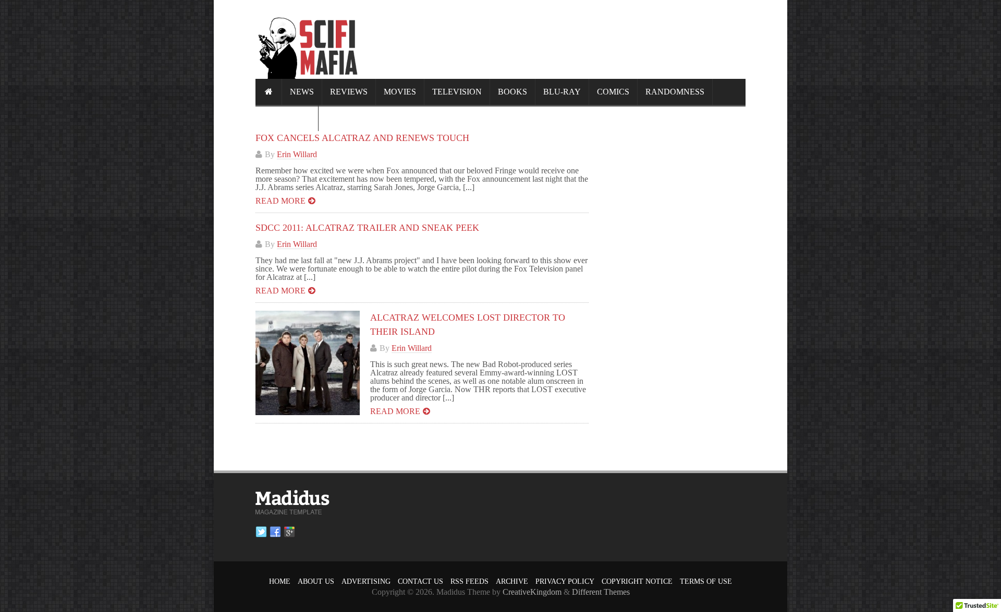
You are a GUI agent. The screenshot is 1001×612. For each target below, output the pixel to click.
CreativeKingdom (532, 591)
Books (512, 91)
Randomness (674, 91)
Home (279, 581)
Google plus (289, 532)
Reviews (349, 91)
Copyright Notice (637, 581)
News (302, 91)
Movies (400, 91)
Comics (613, 91)
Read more (280, 200)
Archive (512, 581)
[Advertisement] (556, 39)
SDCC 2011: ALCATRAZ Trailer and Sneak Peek (367, 227)
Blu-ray (562, 91)
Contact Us (420, 581)
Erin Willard (297, 154)
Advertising (365, 581)
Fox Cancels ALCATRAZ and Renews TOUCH (362, 138)
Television (457, 91)
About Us (316, 581)
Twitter (261, 532)
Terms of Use (706, 581)
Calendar (286, 117)
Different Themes (601, 591)
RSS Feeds (469, 581)
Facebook (275, 532)
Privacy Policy (564, 581)
